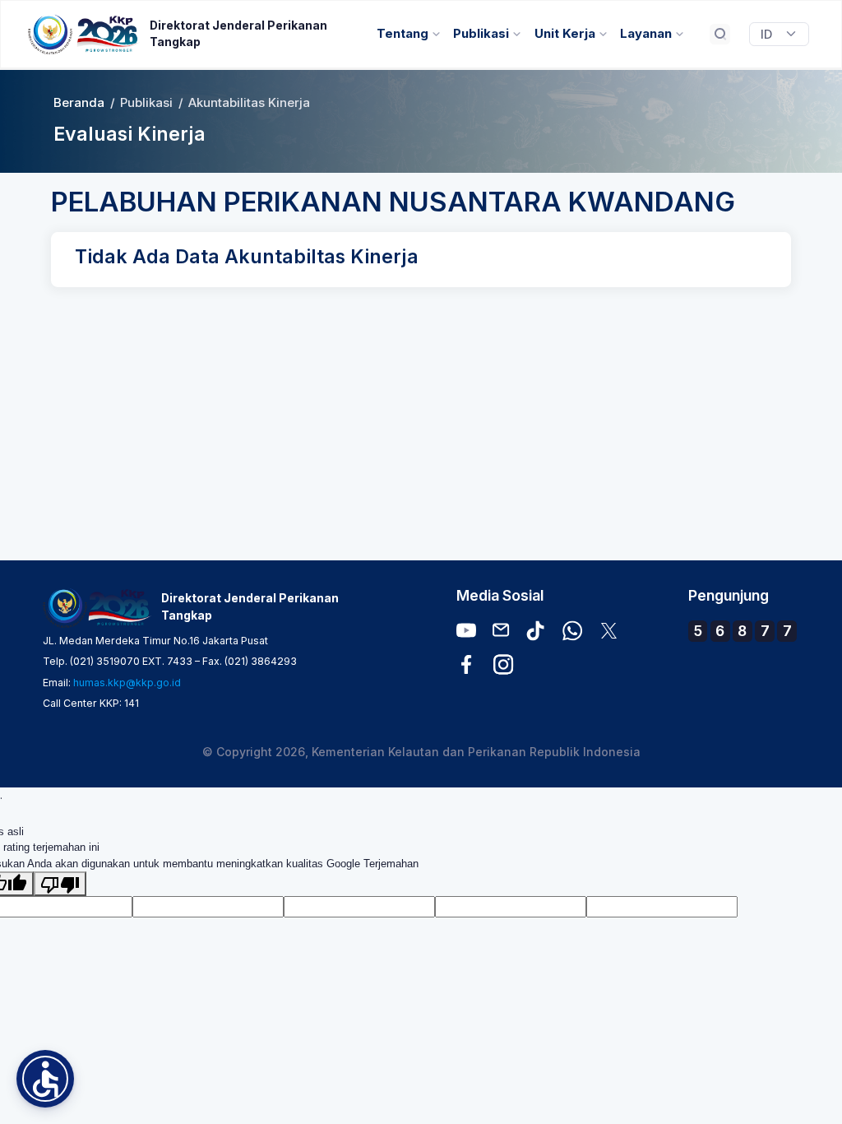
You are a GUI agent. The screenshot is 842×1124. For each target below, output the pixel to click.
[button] (45, 1079)
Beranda (78, 102)
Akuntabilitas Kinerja (249, 102)
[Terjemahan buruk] (60, 883)
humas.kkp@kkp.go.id (127, 682)
